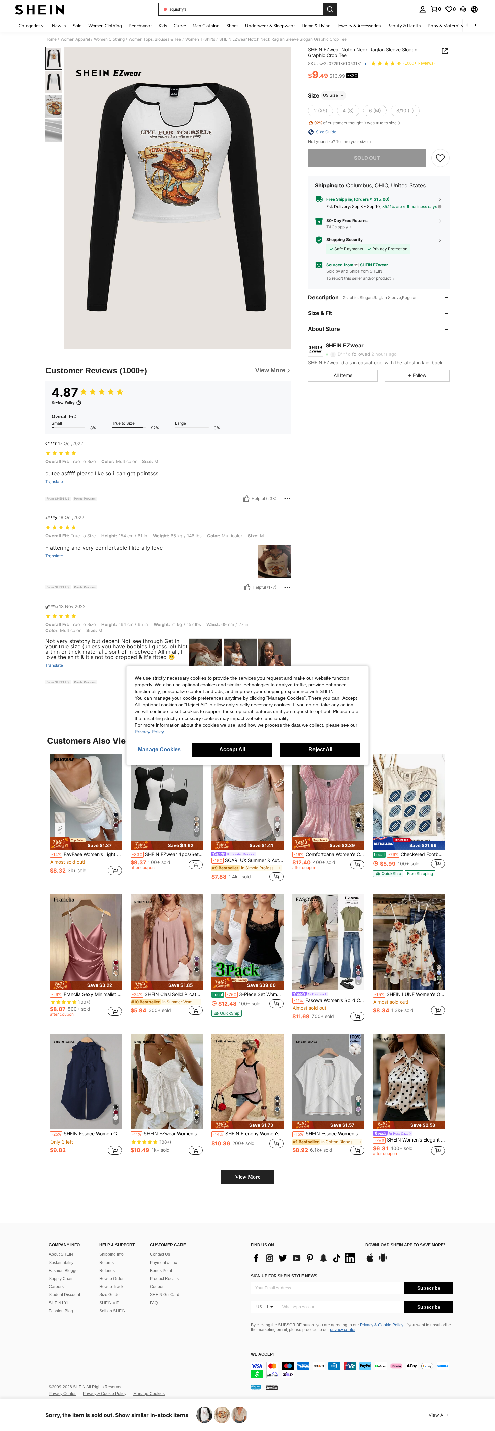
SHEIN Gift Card (164, 1294)
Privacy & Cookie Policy (381, 1325)
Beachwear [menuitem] (140, 25)
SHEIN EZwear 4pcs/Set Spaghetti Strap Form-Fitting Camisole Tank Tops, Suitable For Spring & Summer (167, 854)
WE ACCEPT (263, 1354)
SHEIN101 (58, 1303)
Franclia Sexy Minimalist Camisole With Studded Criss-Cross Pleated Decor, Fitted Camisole (86, 994)
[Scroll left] (467, 25)
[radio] (320, 110)
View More (247, 1177)
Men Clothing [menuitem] (206, 25)
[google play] (383, 1261)
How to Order (111, 1278)
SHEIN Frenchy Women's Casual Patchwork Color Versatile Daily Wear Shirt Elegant (248, 1133)
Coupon (157, 1286)
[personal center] (423, 9)
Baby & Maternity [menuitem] (445, 25)
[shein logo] (39, 9)
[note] (86, 843)
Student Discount (64, 1294)
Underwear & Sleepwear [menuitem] (270, 25)
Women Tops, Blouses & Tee (155, 39)
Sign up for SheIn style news (284, 1276)
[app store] (370, 1261)
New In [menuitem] (59, 25)
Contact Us (160, 1254)
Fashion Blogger (64, 1270)
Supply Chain (61, 1278)
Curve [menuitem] (180, 25)
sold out (367, 158)
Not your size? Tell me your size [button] (338, 141)
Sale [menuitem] (77, 25)
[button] (463, 9)
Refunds (107, 1270)
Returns (106, 1262)
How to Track (111, 1286)
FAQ (154, 1303)
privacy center (342, 1329)
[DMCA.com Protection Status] (272, 1387)
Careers (56, 1286)
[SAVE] (440, 158)
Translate (54, 481)
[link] (435, 9)
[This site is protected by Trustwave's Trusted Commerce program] (256, 1387)
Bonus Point (161, 1270)
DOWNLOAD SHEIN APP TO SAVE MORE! (405, 1245)
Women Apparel (75, 39)
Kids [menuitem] (163, 25)
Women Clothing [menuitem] (105, 25)
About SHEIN (61, 1254)
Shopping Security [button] (344, 240)
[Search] (330, 9)
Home (51, 39)
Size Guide (109, 1294)
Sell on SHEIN (112, 1311)
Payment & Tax (163, 1262)
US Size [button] (330, 95)
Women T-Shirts (200, 39)
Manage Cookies (149, 1393)
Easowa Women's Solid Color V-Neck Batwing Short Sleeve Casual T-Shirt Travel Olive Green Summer (329, 1000)
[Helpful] (246, 499)
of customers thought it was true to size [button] (355, 122)
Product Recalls (164, 1278)
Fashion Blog (61, 1311)
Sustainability (61, 1262)
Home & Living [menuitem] (316, 25)
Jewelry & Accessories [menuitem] (359, 25)
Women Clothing (109, 39)
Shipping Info (111, 1254)
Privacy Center (62, 1393)
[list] (305, 1258)
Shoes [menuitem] (232, 25)
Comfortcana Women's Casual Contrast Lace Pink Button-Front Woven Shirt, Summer (329, 854)
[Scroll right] (475, 25)
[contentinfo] (352, 1370)
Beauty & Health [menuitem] (404, 25)
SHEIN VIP (109, 1303)
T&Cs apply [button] (337, 226)
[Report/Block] (287, 499)
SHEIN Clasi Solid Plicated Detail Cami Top (167, 994)
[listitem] (86, 818)
